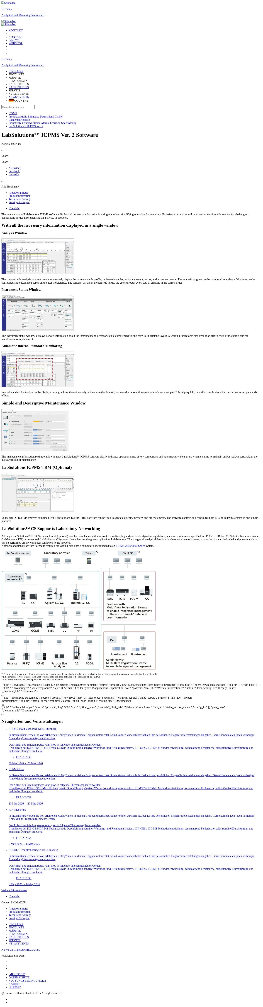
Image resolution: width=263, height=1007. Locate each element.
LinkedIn (14, 174)
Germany (6, 9)
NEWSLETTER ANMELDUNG (20, 949)
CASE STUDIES (19, 87)
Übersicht (14, 208)
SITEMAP (15, 987)
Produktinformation (20, 911)
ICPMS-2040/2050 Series (130, 545)
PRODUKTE (16, 927)
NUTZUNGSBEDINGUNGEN (27, 980)
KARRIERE (16, 983)
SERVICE (15, 940)
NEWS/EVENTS (19, 96)
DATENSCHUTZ (19, 977)
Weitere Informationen (14, 890)
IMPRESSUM (17, 974)
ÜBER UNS (16, 924)
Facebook (14, 171)
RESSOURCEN (18, 933)
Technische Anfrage (20, 914)
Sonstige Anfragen (19, 918)
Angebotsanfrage (18, 908)
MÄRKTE (15, 930)
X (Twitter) (15, 167)
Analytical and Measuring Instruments (22, 15)
